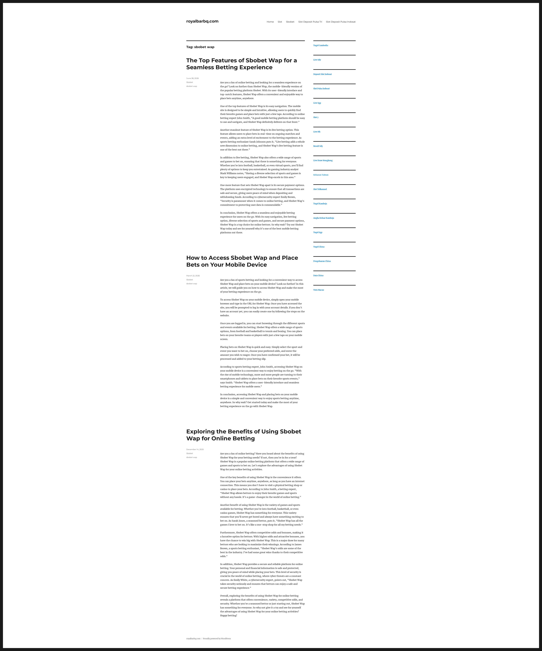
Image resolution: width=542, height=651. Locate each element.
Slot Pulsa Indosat (321, 88)
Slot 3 (315, 117)
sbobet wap (191, 86)
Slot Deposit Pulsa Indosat (341, 21)
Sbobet (290, 21)
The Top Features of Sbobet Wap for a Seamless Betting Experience (241, 64)
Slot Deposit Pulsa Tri (310, 21)
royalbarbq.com (202, 21)
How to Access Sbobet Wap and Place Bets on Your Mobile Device (242, 261)
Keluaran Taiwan (320, 175)
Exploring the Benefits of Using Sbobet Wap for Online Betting (243, 435)
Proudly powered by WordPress (217, 638)
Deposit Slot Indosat (322, 74)
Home (270, 21)
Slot (280, 21)
